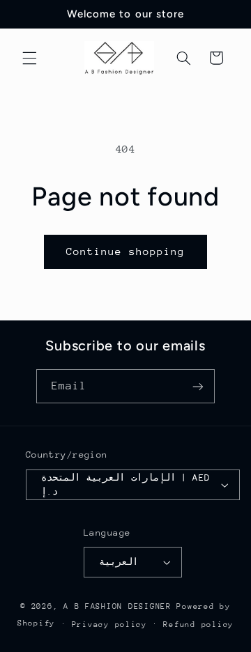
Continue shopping (125, 251)
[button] (29, 58)
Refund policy (198, 624)
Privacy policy (109, 624)
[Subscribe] (198, 386)
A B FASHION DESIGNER (119, 606)
